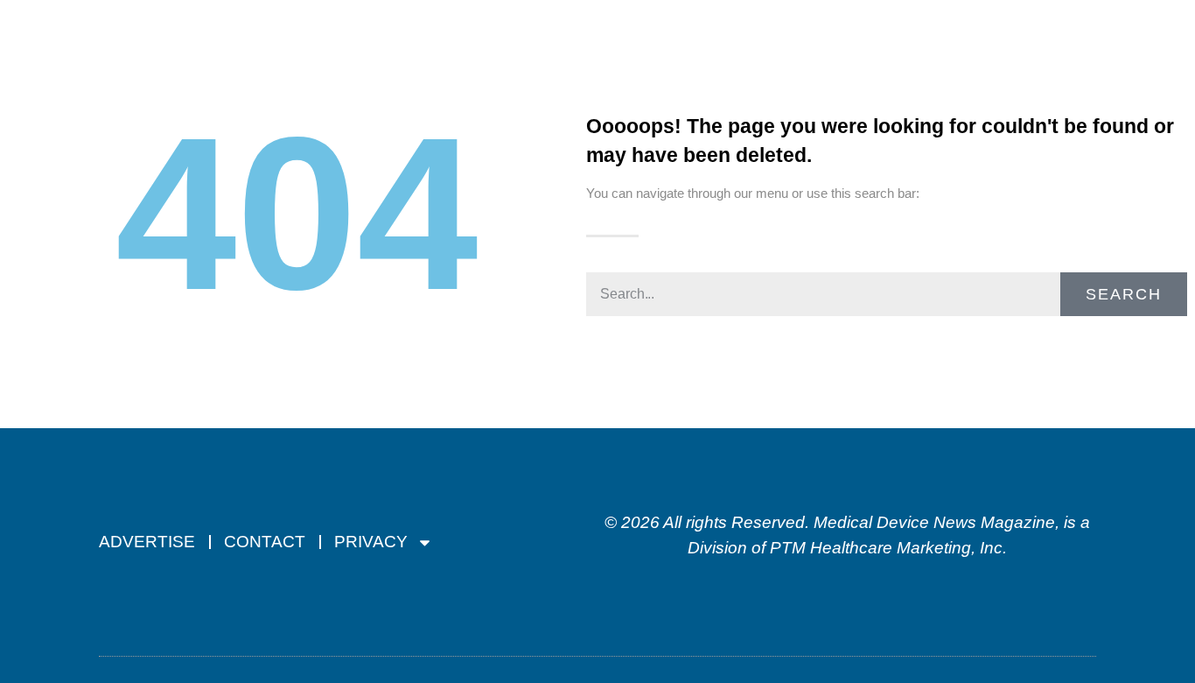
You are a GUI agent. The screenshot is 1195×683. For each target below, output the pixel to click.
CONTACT (264, 541)
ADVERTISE (147, 541)
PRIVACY (371, 541)
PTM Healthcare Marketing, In (882, 548)
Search (1124, 294)
